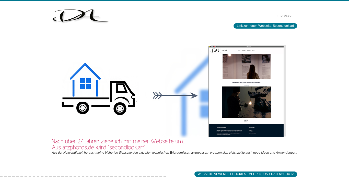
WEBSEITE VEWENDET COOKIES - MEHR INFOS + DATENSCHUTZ (246, 174)
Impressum (285, 15)
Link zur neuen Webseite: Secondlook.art (265, 26)
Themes (4, 11)
